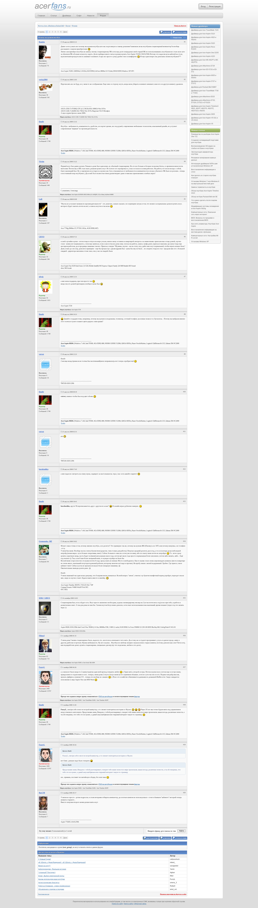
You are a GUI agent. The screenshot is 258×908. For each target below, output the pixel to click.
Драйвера (66, 16)
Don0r (41, 122)
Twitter (63, 153)
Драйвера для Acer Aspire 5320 (203, 43)
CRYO (41, 237)
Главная (41, 16)
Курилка (74, 25)
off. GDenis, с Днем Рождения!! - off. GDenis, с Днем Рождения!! (62, 862)
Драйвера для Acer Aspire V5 (202, 124)
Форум (103, 16)
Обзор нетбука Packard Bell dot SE (204, 197)
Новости (90, 16)
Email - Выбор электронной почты (51, 876)
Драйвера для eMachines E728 (203, 66)
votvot (41, 354)
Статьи (54, 16)
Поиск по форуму (180, 25)
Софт (79, 16)
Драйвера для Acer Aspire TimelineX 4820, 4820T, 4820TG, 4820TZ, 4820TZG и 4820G (204, 108)
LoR (40, 199)
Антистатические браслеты (48, 883)
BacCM (42, 793)
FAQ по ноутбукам (105, 696)
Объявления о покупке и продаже (51, 889)
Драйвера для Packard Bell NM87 (203, 87)
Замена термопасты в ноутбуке (203, 187)
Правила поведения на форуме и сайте (173, 894)
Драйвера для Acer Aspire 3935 (203, 114)
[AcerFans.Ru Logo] (53, 7)
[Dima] (42, 636)
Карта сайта (128, 904)
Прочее (68, 25)
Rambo (42, 42)
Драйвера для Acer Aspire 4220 (203, 56)
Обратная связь (140, 904)
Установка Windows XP (200, 242)
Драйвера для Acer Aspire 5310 (203, 34)
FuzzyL (42, 667)
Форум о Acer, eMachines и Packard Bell (51, 25)
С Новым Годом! (44, 859)
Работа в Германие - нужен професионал (54, 886)
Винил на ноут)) (44, 866)
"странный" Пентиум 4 (46, 872)
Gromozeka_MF (45, 541)
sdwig (41, 277)
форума (137, 696)
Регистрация (215, 6)
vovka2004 (43, 80)
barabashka (43, 469)
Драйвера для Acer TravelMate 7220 (204, 30)
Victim (41, 162)
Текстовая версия (43, 894)
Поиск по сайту (117, 904)
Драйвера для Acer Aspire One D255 (205, 53)
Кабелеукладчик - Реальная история (52, 869)
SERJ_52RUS (44, 598)
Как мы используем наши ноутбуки (51, 879)
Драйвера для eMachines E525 (203, 97)
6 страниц (41, 32)
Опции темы (177, 37)
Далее (65, 32)
